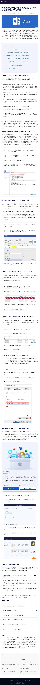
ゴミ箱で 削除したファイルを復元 (26, 662)
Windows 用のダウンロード (11, 488)
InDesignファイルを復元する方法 (8, 658)
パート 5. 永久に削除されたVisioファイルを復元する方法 (17, 61)
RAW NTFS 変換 (5, 668)
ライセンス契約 (27, 680)
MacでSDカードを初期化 (24, 668)
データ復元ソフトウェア (31, 434)
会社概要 (11, 680)
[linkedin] (20, 682)
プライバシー (22, 680)
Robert (9, 13)
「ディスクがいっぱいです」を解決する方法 (10, 662)
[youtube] (17, 682)
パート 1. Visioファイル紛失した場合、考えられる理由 (16, 49)
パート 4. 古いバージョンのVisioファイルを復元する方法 (17, 58)
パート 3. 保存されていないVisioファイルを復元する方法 (17, 55)
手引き (6, 13)
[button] (38, 1)
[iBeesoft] (4, 1)
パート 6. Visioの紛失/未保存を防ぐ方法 (13, 65)
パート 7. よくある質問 (10, 68)
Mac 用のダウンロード (28, 488)
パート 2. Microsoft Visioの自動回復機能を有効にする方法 (17, 52)
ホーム (3, 13)
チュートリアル (16, 680)
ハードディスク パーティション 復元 (8, 671)
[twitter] (22, 682)
